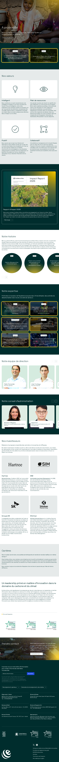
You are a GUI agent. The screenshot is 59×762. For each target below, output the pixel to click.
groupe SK (5, 518)
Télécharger (7, 220)
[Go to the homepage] (6, 754)
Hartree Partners (6, 478)
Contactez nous (35, 653)
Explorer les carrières (8, 37)
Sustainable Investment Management (40, 478)
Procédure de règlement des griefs (41, 750)
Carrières (35, 754)
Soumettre (30, 673)
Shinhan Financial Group (36, 518)
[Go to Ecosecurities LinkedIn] (37, 745)
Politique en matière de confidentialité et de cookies (45, 748)
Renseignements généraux (10, 687)
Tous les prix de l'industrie (39, 756)
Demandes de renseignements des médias (32, 687)
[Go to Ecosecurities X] (34, 745)
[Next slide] (6, 277)
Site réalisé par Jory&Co (38, 758)
